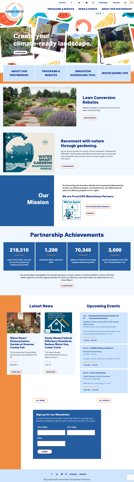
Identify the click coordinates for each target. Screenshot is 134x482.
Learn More (20, 52)
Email (40, 438)
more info (16, 372)
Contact (62, 3)
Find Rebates (90, 118)
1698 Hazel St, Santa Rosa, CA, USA (96, 383)
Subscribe (103, 3)
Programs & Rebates (61, 9)
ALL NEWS (40, 400)
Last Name (71, 427)
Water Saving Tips (115, 73)
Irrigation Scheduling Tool (83, 73)
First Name (42, 427)
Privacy (83, 474)
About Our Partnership (117, 9)
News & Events (87, 9)
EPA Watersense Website (97, 207)
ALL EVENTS (104, 400)
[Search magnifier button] (131, 2)
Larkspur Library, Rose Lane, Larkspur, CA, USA (101, 359)
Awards (90, 213)
